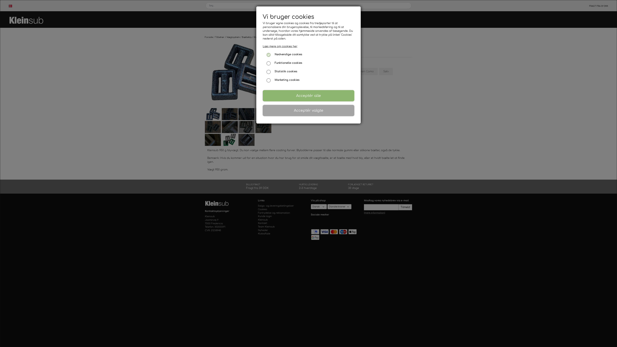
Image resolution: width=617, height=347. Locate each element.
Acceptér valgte (308, 110)
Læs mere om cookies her (280, 46)
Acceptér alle (308, 96)
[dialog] (308, 173)
